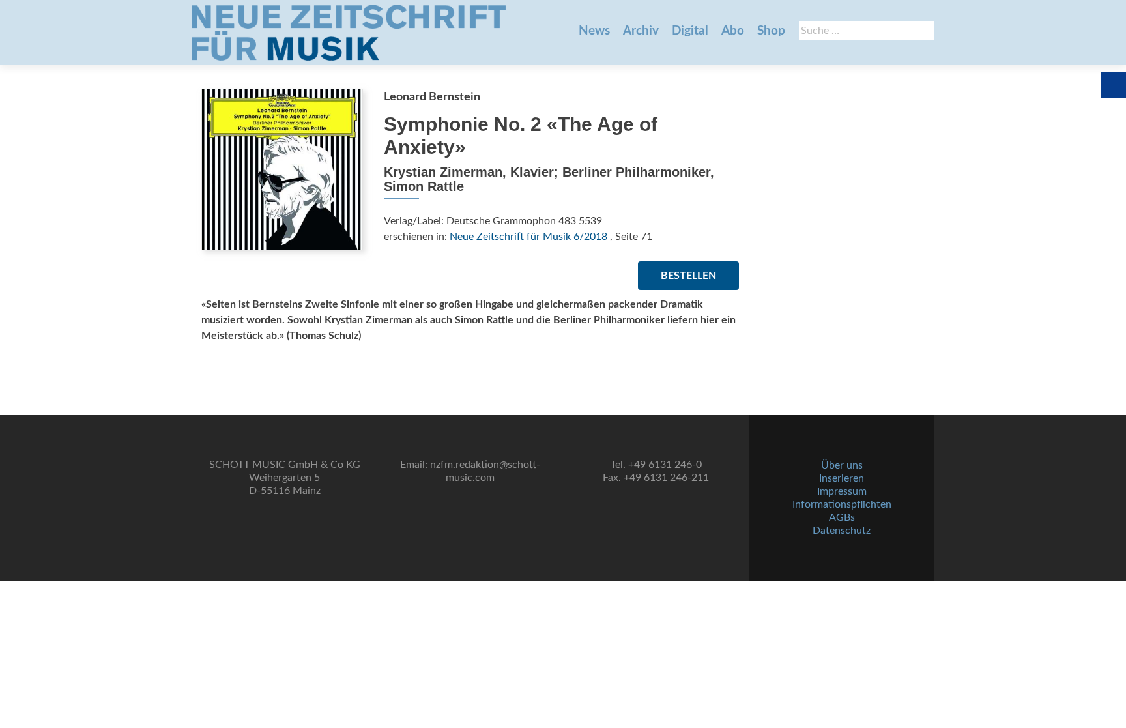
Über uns (842, 465)
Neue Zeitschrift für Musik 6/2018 (528, 236)
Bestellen (688, 275)
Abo (732, 31)
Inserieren (841, 478)
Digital (690, 31)
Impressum (842, 491)
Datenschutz (842, 530)
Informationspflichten (841, 504)
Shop (771, 31)
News (594, 31)
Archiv (641, 31)
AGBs (842, 517)
